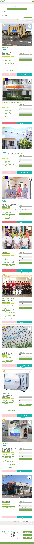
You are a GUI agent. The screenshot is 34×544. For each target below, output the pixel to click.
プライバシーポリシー (14, 537)
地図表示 (17, 6)
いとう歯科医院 (5, 443)
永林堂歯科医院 (5, 47)
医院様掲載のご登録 (27, 532)
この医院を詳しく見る (25, 213)
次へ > (30, 21)
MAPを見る (6, 54)
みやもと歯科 (4, 150)
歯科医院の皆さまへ (14, 533)
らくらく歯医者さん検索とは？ (15, 532)
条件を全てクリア (28, 17)
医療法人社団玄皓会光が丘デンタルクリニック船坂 (11, 102)
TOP (12, 531)
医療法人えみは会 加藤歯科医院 (8, 298)
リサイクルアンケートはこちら (27, 537)
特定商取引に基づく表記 (14, 538)
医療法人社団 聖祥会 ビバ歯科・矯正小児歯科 (11, 250)
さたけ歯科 (4, 499)
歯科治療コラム (13, 535)
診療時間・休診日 (22, 53)
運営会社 (12, 534)
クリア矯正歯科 (5, 349)
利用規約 (12, 536)
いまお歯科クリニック (6, 393)
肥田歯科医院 (4, 200)
